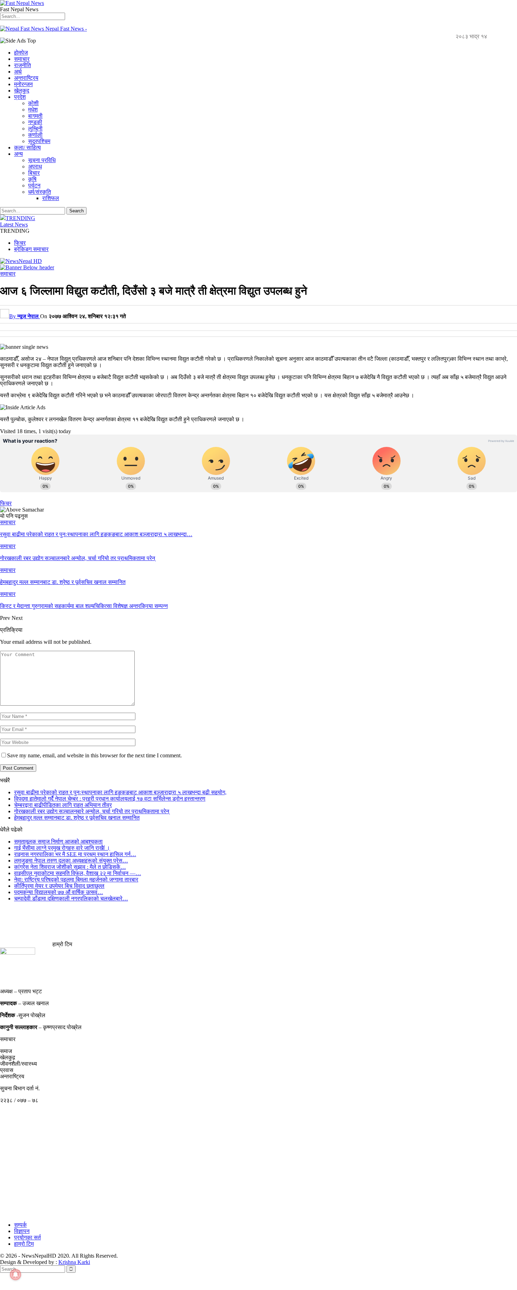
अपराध (35, 166)
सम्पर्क (20, 1225)
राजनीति (22, 65)
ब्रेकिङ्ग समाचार (31, 249)
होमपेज (21, 53)
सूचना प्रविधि (42, 160)
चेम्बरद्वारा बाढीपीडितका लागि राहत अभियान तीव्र (63, 805)
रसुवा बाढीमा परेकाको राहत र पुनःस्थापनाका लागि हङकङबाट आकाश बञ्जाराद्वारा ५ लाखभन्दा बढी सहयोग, (120, 792)
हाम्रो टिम (24, 1244)
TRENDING (20, 218)
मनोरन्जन (23, 84)
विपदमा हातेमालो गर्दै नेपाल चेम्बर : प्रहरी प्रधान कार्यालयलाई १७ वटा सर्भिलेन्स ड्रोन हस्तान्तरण (109, 799)
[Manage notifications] (15, 1274)
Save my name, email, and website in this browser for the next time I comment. (94, 755)
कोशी (33, 103)
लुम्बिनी (35, 128)
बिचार (34, 173)
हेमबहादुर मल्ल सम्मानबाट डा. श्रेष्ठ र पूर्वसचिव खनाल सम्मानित (77, 818)
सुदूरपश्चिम (39, 141)
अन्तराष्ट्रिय (26, 78)
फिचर (20, 243)
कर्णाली (35, 135)
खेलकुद (21, 91)
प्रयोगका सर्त (27, 1237)
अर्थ (18, 72)
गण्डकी (35, 122)
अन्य (18, 154)
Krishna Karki (74, 1262)
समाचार (22, 59)
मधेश (33, 110)
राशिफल (50, 198)
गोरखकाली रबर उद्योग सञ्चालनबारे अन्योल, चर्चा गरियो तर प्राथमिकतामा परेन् (91, 811)
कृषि (32, 179)
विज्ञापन (22, 1231)
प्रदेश (20, 97)
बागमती (35, 116)
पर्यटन (34, 185)
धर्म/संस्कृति (39, 192)
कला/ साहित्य (27, 147)
